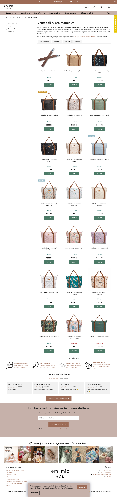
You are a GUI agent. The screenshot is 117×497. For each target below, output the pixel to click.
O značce (9, 473)
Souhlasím (82, 487)
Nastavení (34, 493)
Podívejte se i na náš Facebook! (102, 474)
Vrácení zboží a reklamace (14, 483)
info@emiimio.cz (106, 470)
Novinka (11, 29)
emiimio (109, 476)
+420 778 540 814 (105, 472)
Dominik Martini (106, 491)
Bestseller (12, 31)
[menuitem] (11, 13)
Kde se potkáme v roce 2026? (15, 470)
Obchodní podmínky (13, 479)
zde (71, 488)
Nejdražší (67, 41)
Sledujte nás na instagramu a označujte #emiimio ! (61, 443)
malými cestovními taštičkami (84, 37)
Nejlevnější (57, 41)
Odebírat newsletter (58, 424)
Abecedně (77, 41)
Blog (8, 485)
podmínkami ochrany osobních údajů (68, 429)
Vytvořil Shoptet (95, 491)
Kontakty (9, 477)
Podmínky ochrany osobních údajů (17, 481)
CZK (86, 7)
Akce (10, 26)
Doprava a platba (12, 475)
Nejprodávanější (44, 41)
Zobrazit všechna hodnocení (58, 398)
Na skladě (12, 23)
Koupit (49, 85)
